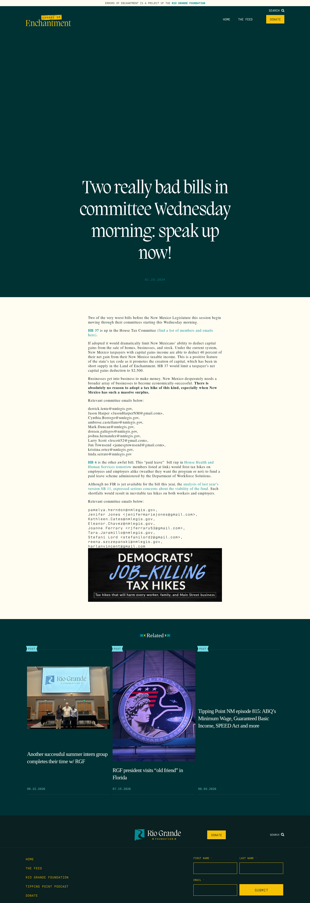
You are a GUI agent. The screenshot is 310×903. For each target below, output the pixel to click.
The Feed (245, 19)
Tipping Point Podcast (47, 886)
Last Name (248, 858)
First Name (202, 858)
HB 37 (93, 330)
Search (275, 10)
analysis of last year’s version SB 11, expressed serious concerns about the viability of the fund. (153, 486)
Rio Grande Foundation (188, 3)
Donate (275, 19)
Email (198, 880)
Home (226, 19)
